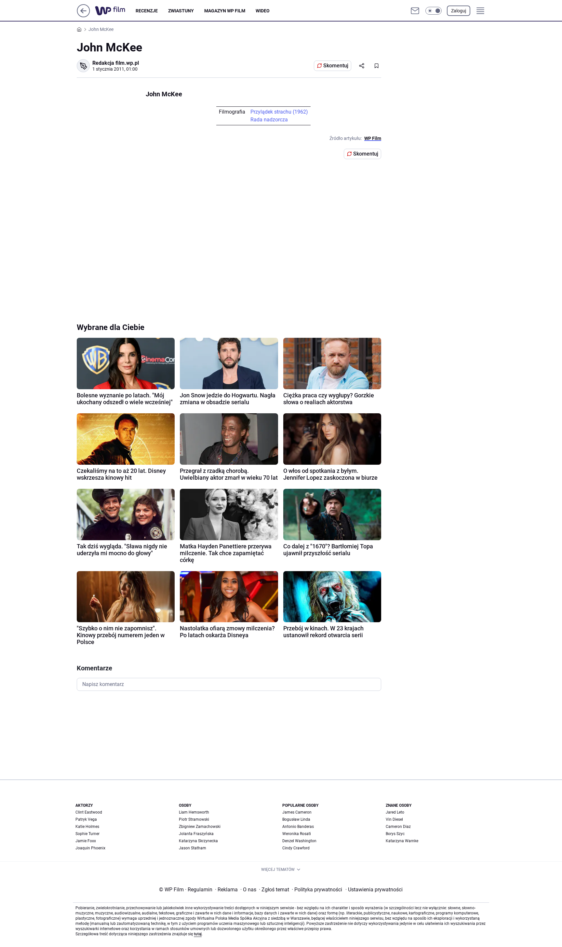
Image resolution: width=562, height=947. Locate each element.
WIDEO (263, 10)
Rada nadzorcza (269, 120)
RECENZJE (147, 10)
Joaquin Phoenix (90, 848)
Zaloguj (458, 10)
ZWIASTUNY (181, 10)
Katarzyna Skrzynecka (198, 841)
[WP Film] (115, 11)
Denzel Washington (299, 841)
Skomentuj (335, 65)
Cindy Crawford (296, 848)
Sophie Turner (87, 833)
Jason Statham (192, 848)
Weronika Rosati (296, 833)
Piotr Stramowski (194, 819)
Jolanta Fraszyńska (196, 833)
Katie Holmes (87, 826)
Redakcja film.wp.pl (115, 63)
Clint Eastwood (88, 812)
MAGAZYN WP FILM (224, 10)
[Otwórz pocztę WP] (415, 11)
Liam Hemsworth (194, 812)
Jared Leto (395, 812)
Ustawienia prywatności (374, 889)
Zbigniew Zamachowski (200, 826)
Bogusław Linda (296, 819)
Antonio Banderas (298, 826)
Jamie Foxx (85, 841)
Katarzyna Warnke (402, 841)
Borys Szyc (395, 833)
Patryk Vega (86, 819)
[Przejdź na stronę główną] (83, 15)
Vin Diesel (394, 819)
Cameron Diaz (398, 826)
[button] (433, 11)
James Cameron (297, 812)
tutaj (198, 934)
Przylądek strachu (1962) (279, 112)
